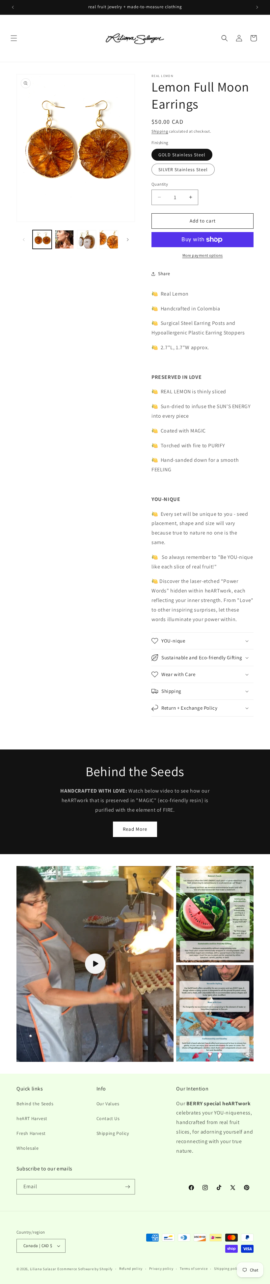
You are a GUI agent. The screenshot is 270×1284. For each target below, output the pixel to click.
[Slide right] (128, 239)
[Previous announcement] (13, 7)
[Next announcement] (257, 7)
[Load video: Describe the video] (95, 964)
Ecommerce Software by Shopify (85, 1269)
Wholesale (27, 1148)
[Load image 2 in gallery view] (64, 239)
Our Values (108, 1104)
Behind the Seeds (35, 1104)
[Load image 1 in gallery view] (42, 239)
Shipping (159, 131)
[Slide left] (23, 239)
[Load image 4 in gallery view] (109, 239)
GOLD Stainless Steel (181, 155)
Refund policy (131, 1268)
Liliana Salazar (43, 1269)
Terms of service (193, 1268)
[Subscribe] (127, 1186)
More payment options (202, 255)
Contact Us (108, 1118)
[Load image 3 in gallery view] (86, 239)
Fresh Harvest (31, 1133)
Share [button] (164, 273)
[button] (14, 38)
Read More (135, 829)
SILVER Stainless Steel (183, 169)
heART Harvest (31, 1118)
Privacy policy (161, 1268)
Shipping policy (227, 1268)
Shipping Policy (112, 1133)
